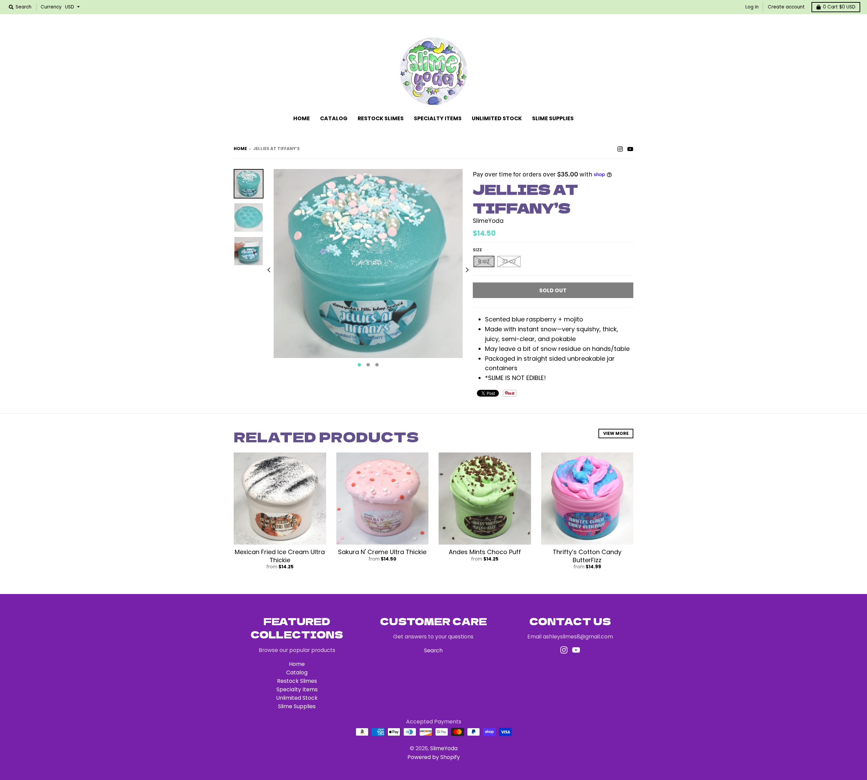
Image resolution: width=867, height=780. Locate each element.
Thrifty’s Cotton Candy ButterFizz (587, 556)
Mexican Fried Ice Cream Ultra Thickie (280, 556)
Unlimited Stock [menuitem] (497, 118)
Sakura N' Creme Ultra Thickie (382, 552)
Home (240, 148)
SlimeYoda (488, 221)
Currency (51, 7)
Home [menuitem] (301, 118)
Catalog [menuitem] (333, 118)
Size (477, 250)
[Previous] (270, 270)
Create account (786, 7)
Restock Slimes (297, 681)
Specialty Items (297, 689)
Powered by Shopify (433, 757)
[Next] (467, 270)
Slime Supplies (297, 706)
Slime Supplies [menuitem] (553, 118)
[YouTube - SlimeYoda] (630, 148)
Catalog (297, 672)
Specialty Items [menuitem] (438, 118)
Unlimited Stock (297, 698)
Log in (752, 7)
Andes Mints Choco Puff (485, 552)
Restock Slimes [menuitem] (381, 118)
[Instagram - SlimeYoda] (620, 148)
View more (616, 433)
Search (433, 650)
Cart (839, 7)
